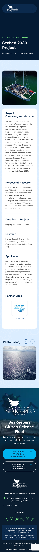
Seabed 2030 (19, 318)
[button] (26, 341)
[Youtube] (17, 519)
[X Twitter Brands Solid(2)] (22, 519)
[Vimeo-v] (33, 519)
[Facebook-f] (6, 519)
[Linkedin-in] (11, 519)
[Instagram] (27, 519)
